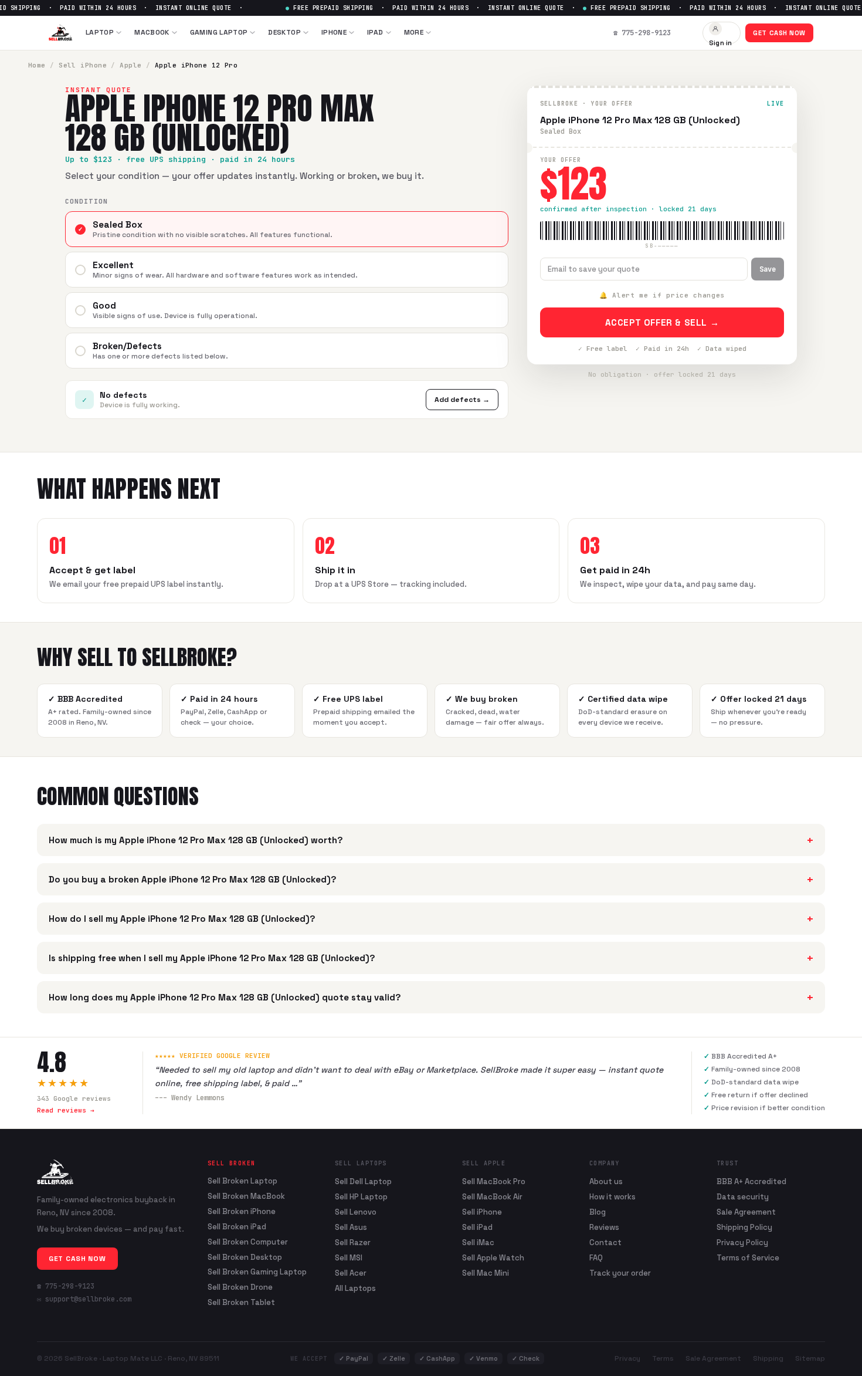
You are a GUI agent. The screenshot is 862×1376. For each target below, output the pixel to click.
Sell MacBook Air (492, 1197)
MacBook (151, 32)
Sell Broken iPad (237, 1227)
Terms (663, 1358)
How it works (612, 1197)
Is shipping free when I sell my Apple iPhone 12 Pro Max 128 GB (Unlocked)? (431, 958)
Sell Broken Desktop (245, 1257)
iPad (375, 32)
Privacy (627, 1358)
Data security (743, 1197)
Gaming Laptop (219, 32)
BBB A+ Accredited (751, 1181)
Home (37, 65)
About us (606, 1181)
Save (767, 269)
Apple (130, 65)
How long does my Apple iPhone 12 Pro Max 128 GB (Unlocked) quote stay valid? (431, 997)
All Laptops (355, 1288)
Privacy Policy (742, 1242)
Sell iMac (478, 1242)
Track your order (620, 1273)
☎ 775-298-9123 (65, 1286)
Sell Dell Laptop (363, 1181)
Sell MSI (348, 1258)
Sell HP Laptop (361, 1197)
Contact (605, 1242)
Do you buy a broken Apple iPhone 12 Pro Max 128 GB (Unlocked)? (431, 879)
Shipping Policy (744, 1227)
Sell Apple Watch (493, 1258)
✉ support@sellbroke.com (84, 1299)
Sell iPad (477, 1227)
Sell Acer (350, 1273)
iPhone (334, 32)
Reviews (604, 1227)
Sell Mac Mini (485, 1273)
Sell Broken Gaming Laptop (257, 1272)
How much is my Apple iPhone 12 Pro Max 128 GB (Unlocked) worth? (431, 840)
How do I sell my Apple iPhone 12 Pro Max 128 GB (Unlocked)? (431, 918)
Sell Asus (351, 1227)
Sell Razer (353, 1242)
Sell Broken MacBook (246, 1196)
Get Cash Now (779, 33)
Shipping (768, 1358)
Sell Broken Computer (248, 1242)
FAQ (596, 1258)
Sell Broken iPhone (242, 1211)
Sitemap (810, 1358)
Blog (597, 1212)
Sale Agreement (746, 1212)
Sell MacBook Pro (493, 1181)
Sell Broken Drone (240, 1287)
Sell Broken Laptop (242, 1181)
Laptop (100, 32)
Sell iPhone (83, 65)
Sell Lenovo (355, 1212)
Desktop (284, 32)
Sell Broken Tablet (241, 1302)
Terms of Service (748, 1258)
